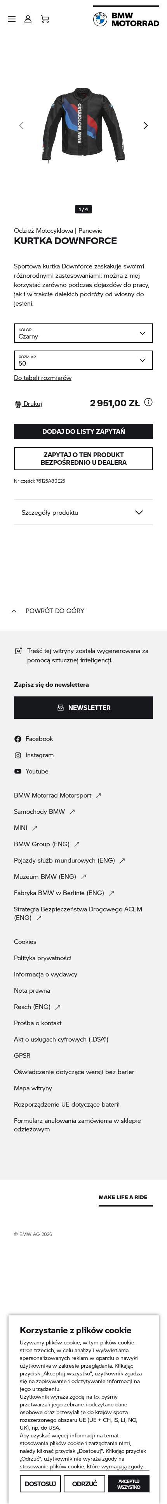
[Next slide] (145, 125)
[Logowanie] (28, 16)
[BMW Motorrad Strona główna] (126, 19)
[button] (12, 19)
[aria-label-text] (148, 402)
